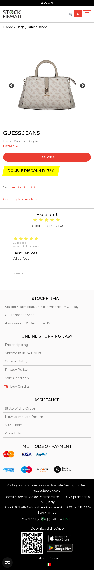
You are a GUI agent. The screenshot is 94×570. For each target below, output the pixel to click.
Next (82, 85)
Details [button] (9, 146)
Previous (11, 85)
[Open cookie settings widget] (7, 562)
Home (8, 27)
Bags (20, 27)
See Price (47, 157)
